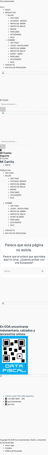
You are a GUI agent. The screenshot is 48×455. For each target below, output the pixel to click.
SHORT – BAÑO (16, 54)
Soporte (4, 155)
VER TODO (14, 18)
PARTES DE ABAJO (17, 26)
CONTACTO (10, 65)
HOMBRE (11, 40)
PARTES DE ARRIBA (18, 24)
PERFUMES (14, 32)
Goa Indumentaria (7, 1)
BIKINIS (13, 29)
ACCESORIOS (15, 34)
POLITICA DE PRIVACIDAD (15, 67)
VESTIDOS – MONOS (18, 21)
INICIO (7, 10)
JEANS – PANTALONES (19, 46)
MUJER (11, 15)
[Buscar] (3, 109)
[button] (24, 7)
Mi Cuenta (5, 153)
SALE (12, 37)
